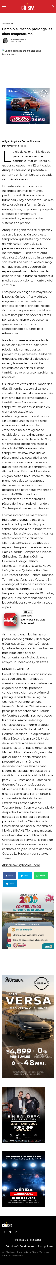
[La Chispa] (28, 6)
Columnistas (7, 23)
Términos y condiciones (20, 1246)
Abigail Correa (19, 39)
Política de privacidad (28, 1240)
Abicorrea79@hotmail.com (21, 865)
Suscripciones (45, 1246)
